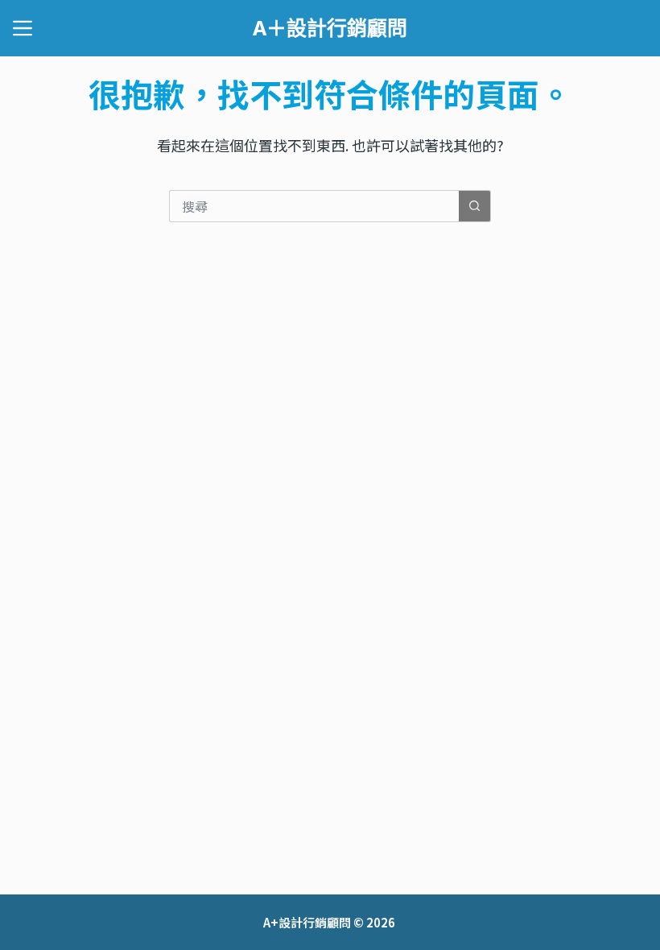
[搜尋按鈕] (475, 206)
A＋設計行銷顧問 (330, 27)
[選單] (22, 28)
